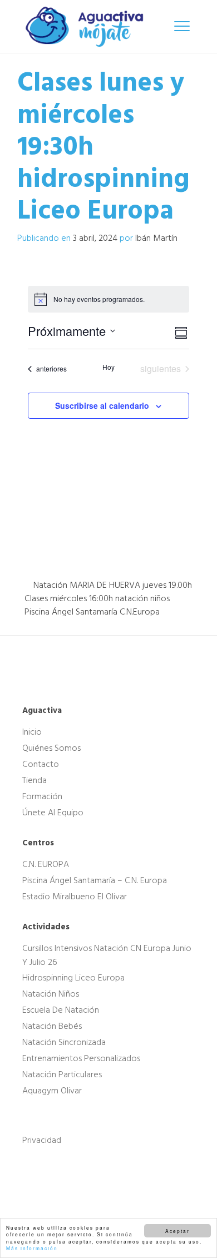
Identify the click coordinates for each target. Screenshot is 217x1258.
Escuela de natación (60, 1010)
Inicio (32, 732)
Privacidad (41, 1140)
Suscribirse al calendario (102, 405)
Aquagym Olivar (52, 1090)
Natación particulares (62, 1074)
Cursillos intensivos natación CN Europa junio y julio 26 (106, 955)
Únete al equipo (52, 812)
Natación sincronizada (64, 1042)
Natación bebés (52, 1026)
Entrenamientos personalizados (81, 1058)
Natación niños (50, 994)
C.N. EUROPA (45, 864)
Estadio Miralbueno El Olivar (74, 896)
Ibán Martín (156, 238)
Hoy (108, 367)
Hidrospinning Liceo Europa (73, 977)
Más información (32, 1248)
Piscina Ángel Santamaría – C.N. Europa (94, 880)
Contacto (40, 764)
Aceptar (177, 1230)
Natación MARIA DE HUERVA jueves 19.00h (111, 585)
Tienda (34, 780)
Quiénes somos (51, 748)
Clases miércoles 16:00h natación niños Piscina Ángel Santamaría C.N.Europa (97, 605)
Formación (42, 796)
